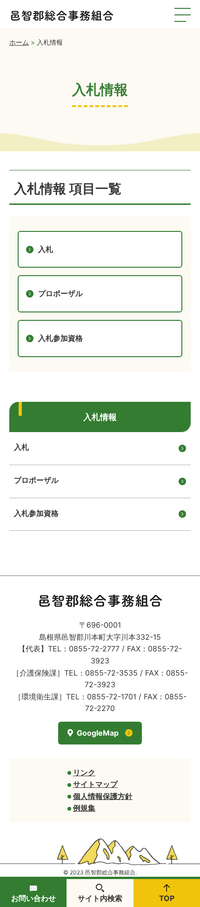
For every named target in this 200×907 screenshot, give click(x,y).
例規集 (84, 807)
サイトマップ (95, 784)
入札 (21, 447)
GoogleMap (98, 733)
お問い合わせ (33, 898)
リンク (84, 772)
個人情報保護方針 (103, 796)
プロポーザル (36, 480)
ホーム (19, 42)
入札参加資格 (36, 513)
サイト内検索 (100, 898)
